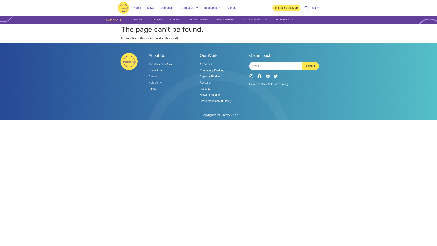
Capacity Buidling (210, 76)
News (150, 7)
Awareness (138, 20)
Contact (232, 7)
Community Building (198, 20)
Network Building (285, 20)
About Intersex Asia (160, 64)
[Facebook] (259, 76)
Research (157, 20)
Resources (211, 7)
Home (137, 7)
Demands (167, 7)
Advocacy (175, 20)
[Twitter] (276, 76)
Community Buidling (212, 70)
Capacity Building (225, 20)
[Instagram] (251, 76)
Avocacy (205, 88)
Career (153, 76)
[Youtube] (268, 76)
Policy (152, 88)
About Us (188, 7)
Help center (156, 82)
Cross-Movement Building (255, 20)
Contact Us (155, 70)
